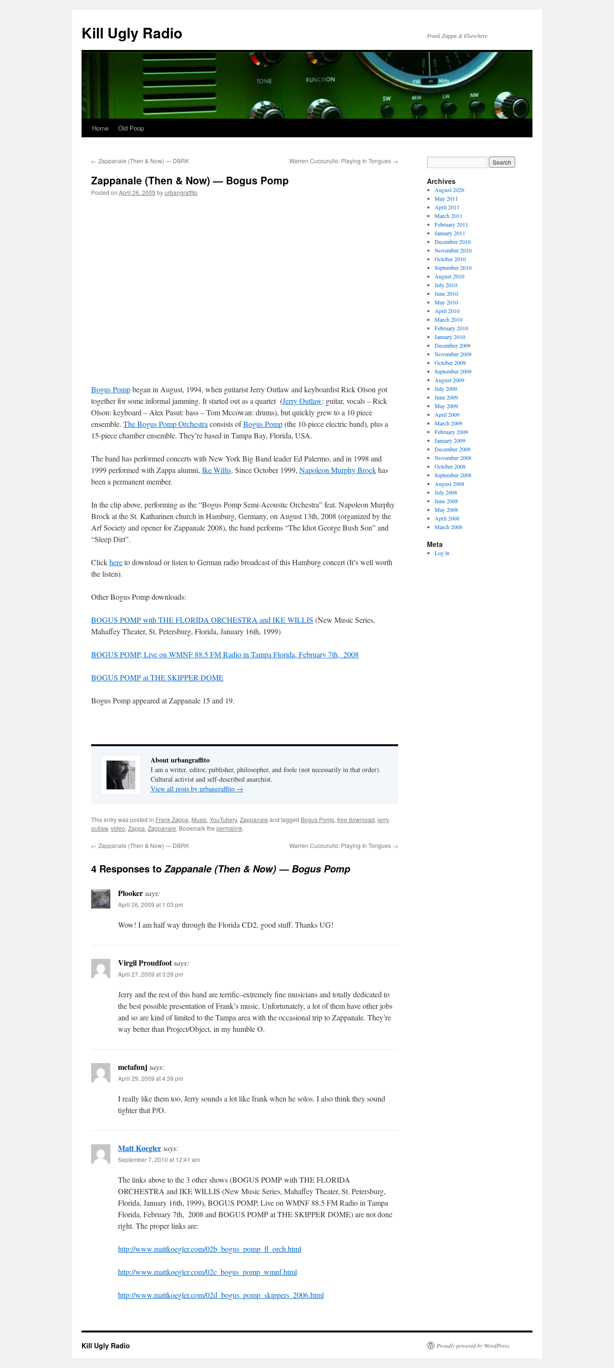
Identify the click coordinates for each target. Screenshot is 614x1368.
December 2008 (453, 449)
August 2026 (449, 190)
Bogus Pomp (110, 389)
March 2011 (448, 215)
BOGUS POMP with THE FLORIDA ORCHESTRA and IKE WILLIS (202, 620)
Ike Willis (216, 470)
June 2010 (446, 293)
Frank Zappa (172, 819)
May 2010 (446, 302)
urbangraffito (181, 192)
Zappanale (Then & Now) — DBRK (140, 161)
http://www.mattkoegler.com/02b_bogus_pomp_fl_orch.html (209, 1249)
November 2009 (453, 354)
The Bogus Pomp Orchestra (165, 424)
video (118, 828)
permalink (229, 828)
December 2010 (453, 241)
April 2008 (447, 518)
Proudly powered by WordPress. (474, 1345)
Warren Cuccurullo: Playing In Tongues (343, 161)
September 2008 (453, 475)
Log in (442, 553)
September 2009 (453, 371)
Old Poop (131, 128)
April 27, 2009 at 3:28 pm (150, 974)
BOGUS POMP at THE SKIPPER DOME (157, 677)
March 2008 (448, 527)
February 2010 (451, 328)
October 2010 (450, 259)
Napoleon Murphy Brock (337, 470)
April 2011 (447, 207)
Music (199, 819)
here (115, 562)
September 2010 (453, 267)
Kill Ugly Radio (132, 32)
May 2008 (446, 509)
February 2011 (451, 224)
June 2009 (446, 397)
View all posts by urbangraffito (197, 788)
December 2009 (453, 345)
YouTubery (223, 819)
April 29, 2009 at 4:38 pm (150, 1078)
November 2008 (453, 457)
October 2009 (450, 362)
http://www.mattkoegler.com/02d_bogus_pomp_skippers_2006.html (221, 1295)
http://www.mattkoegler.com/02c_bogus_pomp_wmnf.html (207, 1272)
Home (100, 128)
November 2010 (453, 250)
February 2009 (451, 432)
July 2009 (446, 388)
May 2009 (446, 406)
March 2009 (448, 423)
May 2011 (446, 198)
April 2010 (447, 311)
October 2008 (450, 466)
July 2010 (446, 285)
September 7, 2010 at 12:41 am (159, 1159)
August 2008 (449, 483)
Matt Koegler (139, 1147)
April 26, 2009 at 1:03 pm (150, 904)
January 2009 (450, 440)
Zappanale (254, 819)
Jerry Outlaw (302, 401)
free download (356, 819)
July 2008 (446, 492)
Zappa (136, 828)
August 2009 (449, 380)
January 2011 (450, 233)
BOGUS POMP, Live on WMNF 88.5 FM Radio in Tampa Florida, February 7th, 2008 (225, 654)
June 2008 (446, 501)
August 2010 (449, 276)
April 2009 (447, 414)
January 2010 (450, 336)
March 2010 (448, 319)
